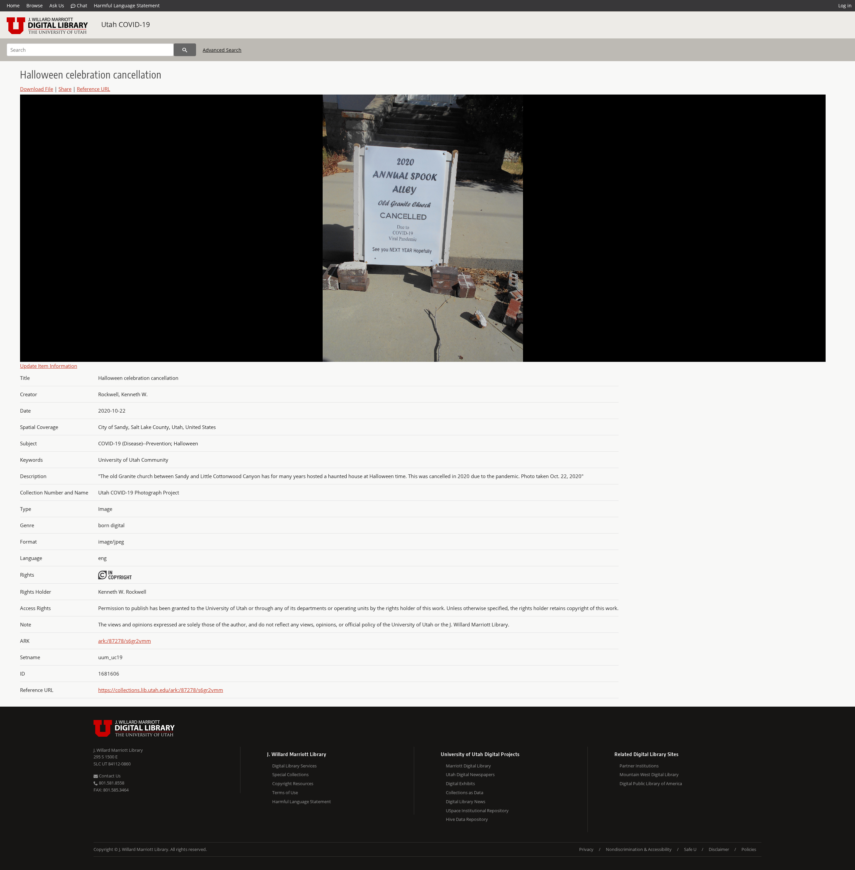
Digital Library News (465, 802)
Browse (34, 5)
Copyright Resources (292, 783)
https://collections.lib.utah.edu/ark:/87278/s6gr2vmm (160, 690)
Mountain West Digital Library (649, 774)
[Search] (185, 49)
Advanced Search (222, 50)
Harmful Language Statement (127, 5)
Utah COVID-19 (125, 24)
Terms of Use (285, 792)
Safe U (690, 849)
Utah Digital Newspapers (470, 774)
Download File (36, 89)
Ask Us (56, 5)
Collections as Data (464, 792)
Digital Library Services (294, 766)
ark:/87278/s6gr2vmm (124, 640)
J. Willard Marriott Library (118, 750)
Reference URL (93, 89)
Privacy (586, 849)
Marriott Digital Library (468, 766)
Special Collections (290, 774)
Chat (81, 5)
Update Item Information (48, 365)
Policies (748, 849)
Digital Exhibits (460, 783)
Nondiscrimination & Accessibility (639, 849)
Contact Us (109, 776)
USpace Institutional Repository (477, 811)
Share (64, 89)
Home (13, 5)
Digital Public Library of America (651, 783)
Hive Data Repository (467, 819)
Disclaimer (719, 849)
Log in (845, 5)
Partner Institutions (639, 766)
